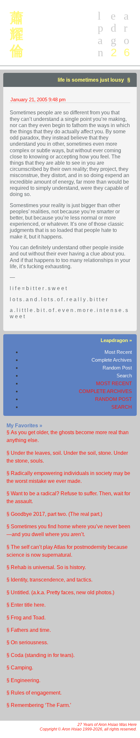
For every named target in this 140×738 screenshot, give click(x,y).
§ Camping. (20, 667)
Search (124, 375)
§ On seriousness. (27, 642)
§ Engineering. (23, 680)
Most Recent (118, 352)
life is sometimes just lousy (91, 80)
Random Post (117, 367)
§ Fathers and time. (29, 630)
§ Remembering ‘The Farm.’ (39, 705)
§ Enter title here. (26, 605)
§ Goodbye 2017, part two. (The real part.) (54, 514)
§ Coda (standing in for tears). (41, 655)
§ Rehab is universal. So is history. (46, 567)
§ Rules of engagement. (34, 693)
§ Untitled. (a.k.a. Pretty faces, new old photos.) (60, 592)
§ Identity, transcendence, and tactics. (49, 579)
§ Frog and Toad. (26, 617)
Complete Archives (111, 360)
